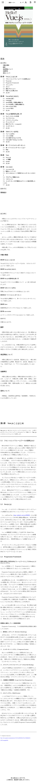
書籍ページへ (12, 2)
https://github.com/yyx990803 (22, 515)
